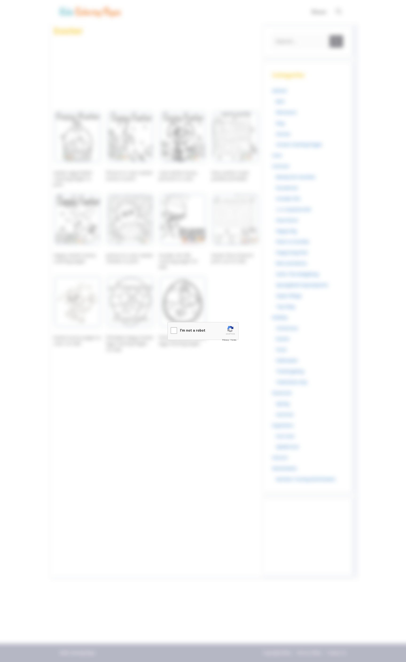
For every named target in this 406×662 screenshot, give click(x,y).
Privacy (225, 340)
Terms (233, 340)
